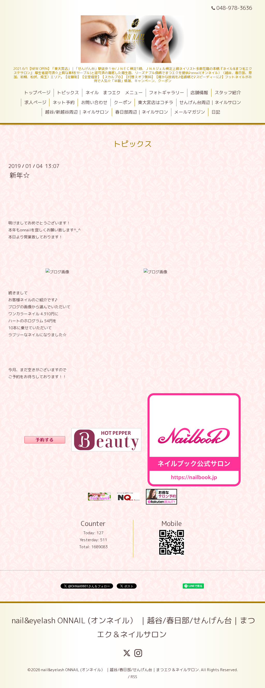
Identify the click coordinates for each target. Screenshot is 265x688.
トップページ (37, 93)
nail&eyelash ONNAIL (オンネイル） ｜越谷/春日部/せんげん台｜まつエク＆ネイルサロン (133, 627)
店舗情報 (199, 93)
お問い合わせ (94, 102)
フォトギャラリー (166, 93)
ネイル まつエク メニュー (114, 93)
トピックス (68, 93)
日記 (215, 112)
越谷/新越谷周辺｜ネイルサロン (77, 112)
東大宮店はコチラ (155, 102)
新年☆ (20, 175)
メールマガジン (189, 112)
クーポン (122, 102)
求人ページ (35, 102)
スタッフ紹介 (228, 93)
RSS (134, 676)
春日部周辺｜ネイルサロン (141, 112)
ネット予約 (64, 102)
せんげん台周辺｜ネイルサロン (210, 102)
